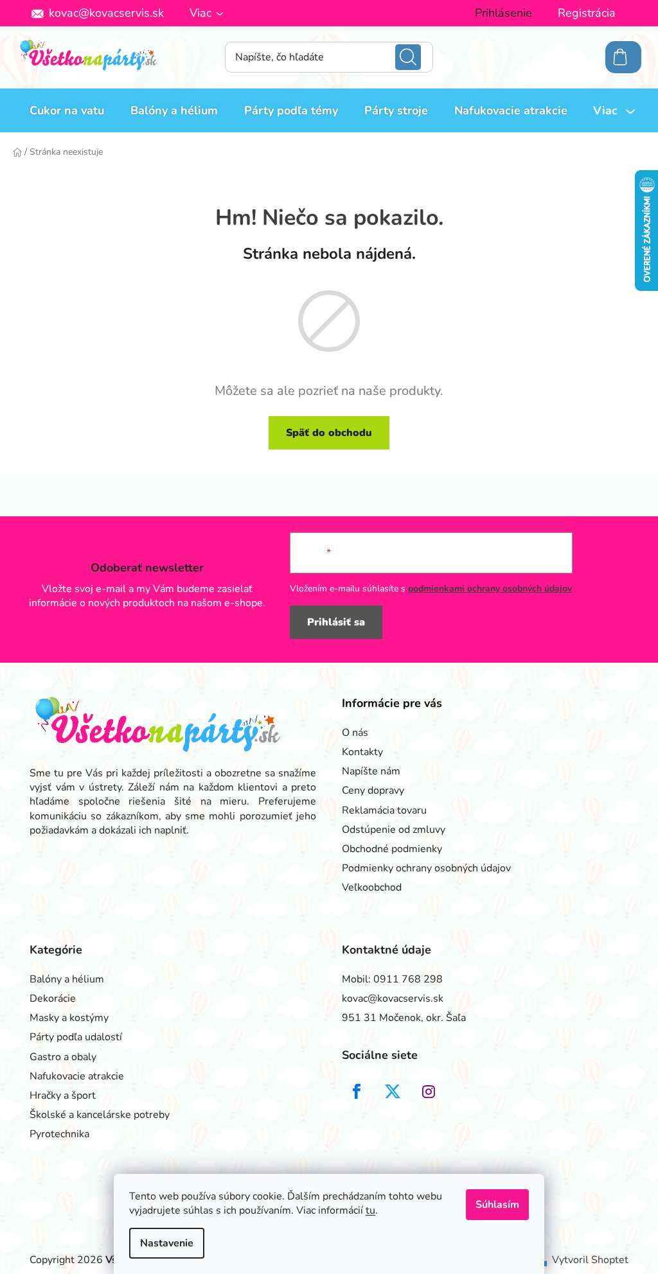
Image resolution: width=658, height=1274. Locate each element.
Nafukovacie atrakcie (77, 1076)
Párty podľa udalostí (76, 1037)
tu (370, 1210)
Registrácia (587, 13)
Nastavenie (166, 1243)
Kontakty (362, 752)
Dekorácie (53, 998)
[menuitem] (67, 110)
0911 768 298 (408, 979)
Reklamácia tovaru (384, 810)
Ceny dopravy (373, 790)
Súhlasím (497, 1205)
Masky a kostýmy (69, 1018)
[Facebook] (356, 1091)
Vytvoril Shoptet (590, 1260)
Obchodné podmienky (392, 849)
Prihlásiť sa (336, 622)
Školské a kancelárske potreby (100, 1115)
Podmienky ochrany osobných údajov (426, 868)
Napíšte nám (371, 771)
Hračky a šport (63, 1095)
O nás (355, 733)
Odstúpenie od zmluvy (393, 830)
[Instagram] (428, 1091)
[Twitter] (392, 1091)
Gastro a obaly (63, 1057)
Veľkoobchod (372, 887)
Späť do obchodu (329, 433)
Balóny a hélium (67, 979)
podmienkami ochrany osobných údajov (490, 588)
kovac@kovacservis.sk (106, 13)
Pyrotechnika (59, 1134)
